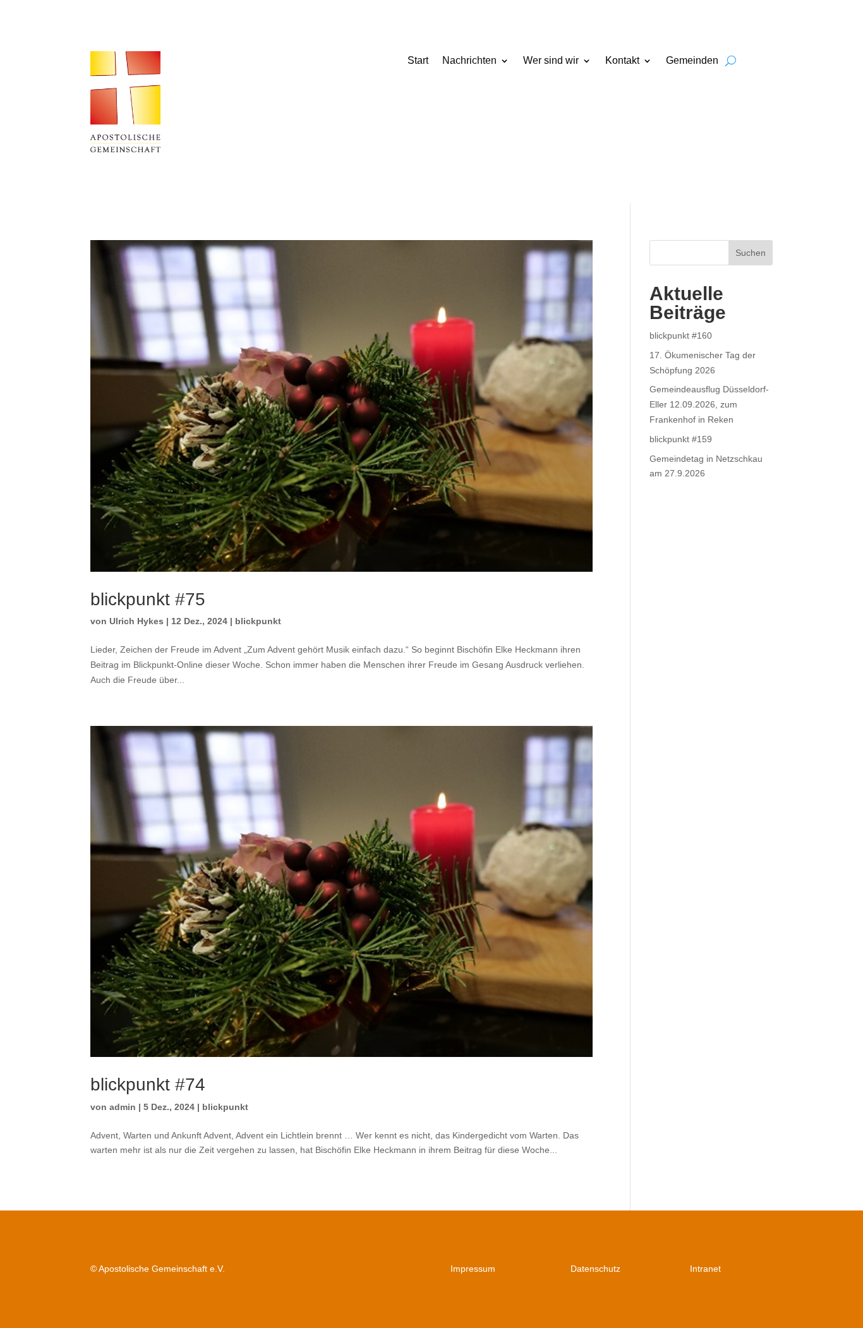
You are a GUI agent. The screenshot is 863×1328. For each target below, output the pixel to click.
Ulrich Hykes (136, 621)
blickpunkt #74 (147, 1084)
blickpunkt (258, 621)
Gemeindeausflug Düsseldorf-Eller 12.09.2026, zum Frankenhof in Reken (709, 404)
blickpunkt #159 (680, 439)
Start (417, 61)
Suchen (750, 253)
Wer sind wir (551, 61)
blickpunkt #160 (680, 335)
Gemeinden (692, 61)
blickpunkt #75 (147, 599)
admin (122, 1107)
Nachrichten (469, 61)
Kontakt (622, 61)
